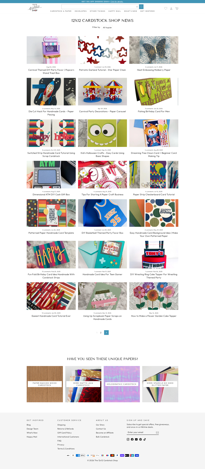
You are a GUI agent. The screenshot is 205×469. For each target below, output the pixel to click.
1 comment (98, 67)
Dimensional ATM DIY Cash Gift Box (51, 194)
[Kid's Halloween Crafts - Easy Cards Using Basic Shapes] (102, 133)
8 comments (46, 150)
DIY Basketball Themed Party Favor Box (102, 232)
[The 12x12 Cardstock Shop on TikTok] (144, 439)
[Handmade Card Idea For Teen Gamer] (102, 254)
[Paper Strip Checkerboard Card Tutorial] (153, 174)
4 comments (149, 150)
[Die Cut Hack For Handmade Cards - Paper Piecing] (51, 91)
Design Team (32, 429)
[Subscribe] (157, 432)
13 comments (46, 271)
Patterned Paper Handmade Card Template (51, 232)
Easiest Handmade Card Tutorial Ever (51, 315)
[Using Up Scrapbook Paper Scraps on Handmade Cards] (102, 296)
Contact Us (101, 429)
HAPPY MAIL (114, 11)
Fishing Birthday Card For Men (154, 111)
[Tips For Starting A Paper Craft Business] (102, 174)
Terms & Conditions (66, 448)
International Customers (68, 437)
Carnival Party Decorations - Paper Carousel (102, 111)
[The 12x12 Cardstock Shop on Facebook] (132, 439)
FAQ (59, 440)
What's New (130, 11)
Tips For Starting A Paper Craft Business (102, 194)
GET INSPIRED (147, 11)
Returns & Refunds (65, 429)
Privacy (60, 444)
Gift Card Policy (64, 432)
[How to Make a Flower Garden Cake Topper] (153, 296)
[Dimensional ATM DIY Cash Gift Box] (51, 174)
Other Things (97, 11)
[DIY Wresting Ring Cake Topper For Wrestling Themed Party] (153, 254)
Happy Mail (32, 437)
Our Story (100, 425)
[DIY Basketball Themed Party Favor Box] (102, 213)
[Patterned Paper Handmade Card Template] (51, 213)
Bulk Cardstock (102, 437)
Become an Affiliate (105, 432)
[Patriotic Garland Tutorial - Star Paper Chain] (102, 50)
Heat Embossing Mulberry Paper (154, 69)
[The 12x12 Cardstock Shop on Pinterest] (140, 439)
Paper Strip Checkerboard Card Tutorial (154, 194)
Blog (29, 425)
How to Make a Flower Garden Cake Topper (154, 315)
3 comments (149, 108)
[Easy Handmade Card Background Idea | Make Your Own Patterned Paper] (153, 213)
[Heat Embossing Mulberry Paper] (153, 50)
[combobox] (103, 6)
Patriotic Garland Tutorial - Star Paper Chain (102, 69)
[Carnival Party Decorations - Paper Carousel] (102, 91)
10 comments (46, 313)
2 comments (149, 67)
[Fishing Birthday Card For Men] (153, 91)
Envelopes (81, 11)
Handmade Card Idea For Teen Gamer (102, 274)
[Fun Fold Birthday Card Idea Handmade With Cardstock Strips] (51, 254)
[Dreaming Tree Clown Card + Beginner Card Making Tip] (153, 133)
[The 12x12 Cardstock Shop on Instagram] (128, 439)
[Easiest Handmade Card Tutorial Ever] (51, 296)
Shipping (61, 425)
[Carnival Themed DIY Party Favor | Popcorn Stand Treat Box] (51, 50)
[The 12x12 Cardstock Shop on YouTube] (136, 439)
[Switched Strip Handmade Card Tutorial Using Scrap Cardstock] (51, 133)
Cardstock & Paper (61, 11)
